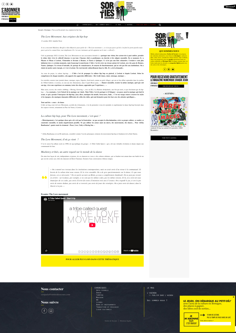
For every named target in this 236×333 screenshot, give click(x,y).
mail (11, 4)
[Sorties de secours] (118, 11)
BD (97, 300)
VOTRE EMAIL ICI (5, 16)
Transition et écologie (107, 307)
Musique (99, 298)
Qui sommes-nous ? (103, 25)
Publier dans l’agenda (146, 25)
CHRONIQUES (100, 288)
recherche (160, 25)
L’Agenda (128, 25)
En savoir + (154, 130)
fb (3, 4)
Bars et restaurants (106, 305)
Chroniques (87, 25)
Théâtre (99, 295)
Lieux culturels (103, 310)
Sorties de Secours (111, 321)
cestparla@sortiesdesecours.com (55, 294)
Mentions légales (125, 321)
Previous (152, 112)
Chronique (47, 30)
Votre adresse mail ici (207, 320)
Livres (99, 302)
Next (186, 112)
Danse (98, 293)
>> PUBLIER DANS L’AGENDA (161, 295)
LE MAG (150, 288)
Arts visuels (102, 290)
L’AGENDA (152, 293)
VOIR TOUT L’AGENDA (169, 138)
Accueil (77, 25)
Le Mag (118, 25)
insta (7, 4)
